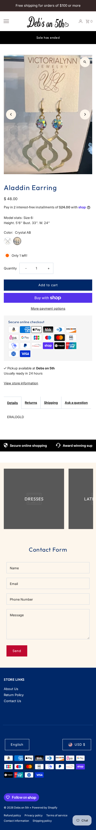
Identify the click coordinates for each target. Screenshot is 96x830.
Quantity (10, 268)
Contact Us (12, 701)
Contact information (16, 820)
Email (14, 584)
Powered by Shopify (44, 807)
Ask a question (76, 402)
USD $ (80, 744)
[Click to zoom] (85, 62)
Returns (31, 402)
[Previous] (11, 114)
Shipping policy (42, 820)
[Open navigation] (13, 21)
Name (14, 568)
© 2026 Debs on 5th (17, 807)
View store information (21, 383)
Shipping (51, 402)
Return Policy (14, 695)
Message (17, 615)
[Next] (85, 114)
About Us (11, 689)
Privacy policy (34, 815)
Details (12, 403)
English (17, 744)
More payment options (48, 308)
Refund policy (12, 815)
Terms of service (56, 815)
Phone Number (21, 599)
